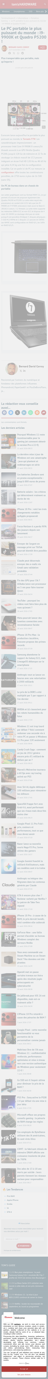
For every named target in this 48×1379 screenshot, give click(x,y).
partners (17, 1324)
